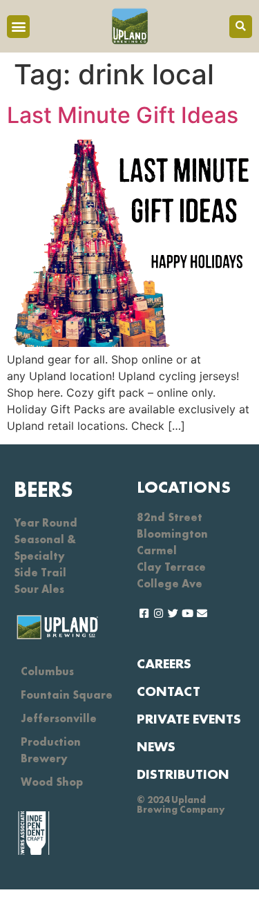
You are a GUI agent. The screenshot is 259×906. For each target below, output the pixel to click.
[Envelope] (202, 613)
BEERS (43, 489)
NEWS (156, 746)
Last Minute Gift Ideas (122, 115)
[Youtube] (187, 613)
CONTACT (168, 691)
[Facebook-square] (144, 613)
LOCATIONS (184, 487)
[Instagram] (158, 613)
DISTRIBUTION (183, 774)
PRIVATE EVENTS (189, 719)
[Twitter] (173, 613)
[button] (18, 26)
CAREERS (164, 663)
